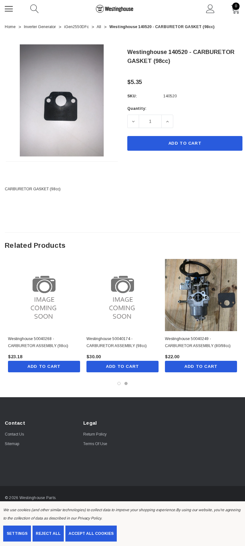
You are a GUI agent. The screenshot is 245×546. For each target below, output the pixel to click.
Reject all (48, 533)
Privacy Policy (89, 518)
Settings (17, 533)
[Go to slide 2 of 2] (126, 383)
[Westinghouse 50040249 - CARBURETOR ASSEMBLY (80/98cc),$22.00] (201, 295)
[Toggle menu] (9, 8)
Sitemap (12, 444)
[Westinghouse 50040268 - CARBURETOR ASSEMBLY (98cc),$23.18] (44, 295)
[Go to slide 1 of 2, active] (119, 383)
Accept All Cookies (91, 533)
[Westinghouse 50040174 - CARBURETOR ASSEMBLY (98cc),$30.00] (122, 295)
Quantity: (136, 108)
